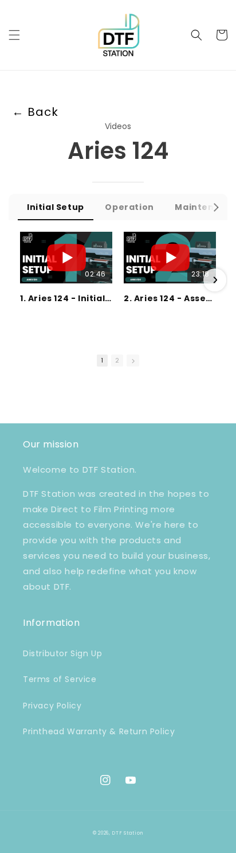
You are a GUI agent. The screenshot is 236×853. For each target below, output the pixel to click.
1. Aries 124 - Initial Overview (66, 298)
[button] (14, 35)
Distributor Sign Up (62, 653)
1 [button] (102, 360)
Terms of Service (60, 679)
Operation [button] (129, 207)
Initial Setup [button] (55, 207)
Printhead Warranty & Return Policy (99, 731)
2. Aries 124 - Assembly (170, 298)
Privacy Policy (52, 705)
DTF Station (127, 832)
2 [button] (117, 360)
